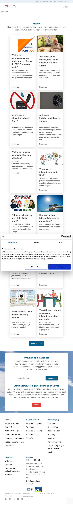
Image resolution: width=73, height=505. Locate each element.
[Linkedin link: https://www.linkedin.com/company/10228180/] (14, 499)
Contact (60, 1)
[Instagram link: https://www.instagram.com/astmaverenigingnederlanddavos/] (22, 499)
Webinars (53, 1)
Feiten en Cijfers (12, 423)
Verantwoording (54, 442)
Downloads (10, 446)
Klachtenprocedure (28, 496)
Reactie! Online (32, 434)
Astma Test (10, 427)
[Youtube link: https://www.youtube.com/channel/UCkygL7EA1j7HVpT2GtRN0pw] (18, 499)
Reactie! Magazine (34, 431)
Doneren (8, 465)
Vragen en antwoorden (14, 442)
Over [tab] (60, 242)
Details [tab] (36, 242)
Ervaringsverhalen (34, 423)
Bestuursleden (54, 431)
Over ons (38, 1)
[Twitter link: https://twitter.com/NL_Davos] (10, 499)
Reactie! (45, 1)
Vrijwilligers (53, 434)
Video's (29, 438)
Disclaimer (47, 493)
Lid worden (10, 461)
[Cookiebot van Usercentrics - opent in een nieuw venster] (62, 236)
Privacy (53, 493)
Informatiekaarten (12, 434)
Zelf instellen (35, 267)
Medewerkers (53, 438)
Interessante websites (14, 438)
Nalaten (8, 475)
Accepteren (59, 267)
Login (66, 1)
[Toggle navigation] (66, 6)
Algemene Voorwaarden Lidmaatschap (33, 493)
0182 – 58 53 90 (33, 460)
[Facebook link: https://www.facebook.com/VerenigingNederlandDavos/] (6, 499)
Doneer (36, 405)
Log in (50, 452)
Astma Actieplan (12, 431)
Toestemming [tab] (12, 242)
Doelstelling (53, 427)
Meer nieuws (36, 344)
